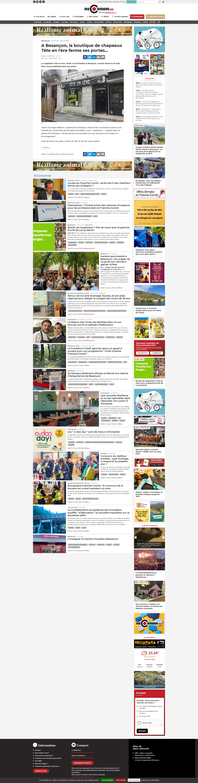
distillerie (114, 420)
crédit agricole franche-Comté (97, 362)
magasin (109, 544)
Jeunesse (101, 293)
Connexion (156, 353)
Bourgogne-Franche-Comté (78, 293)
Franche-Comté (73, 180)
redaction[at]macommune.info (82, 752)
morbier (122, 474)
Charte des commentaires (44, 755)
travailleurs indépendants (84, 216)
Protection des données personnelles (48, 758)
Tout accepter (107, 780)
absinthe (104, 418)
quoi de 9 (112, 242)
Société (89, 319)
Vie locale (64, 41)
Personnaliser (134, 780)
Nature (92, 346)
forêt (125, 362)
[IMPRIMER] (103, 57)
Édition (102, 12)
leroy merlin (89, 242)
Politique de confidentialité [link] (150, 780)
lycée (76, 194)
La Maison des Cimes (98, 337)
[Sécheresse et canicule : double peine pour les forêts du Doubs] (149, 295)
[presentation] (136, 537)
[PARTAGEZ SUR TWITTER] (89, 57)
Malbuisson (72, 319)
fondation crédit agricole (114, 362)
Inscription (142, 353)
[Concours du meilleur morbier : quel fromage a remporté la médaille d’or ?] (66, 461)
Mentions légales (41, 763)
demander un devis (82, 763)
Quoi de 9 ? (89, 225)
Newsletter (41, 771)
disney (91, 384)
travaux (104, 194)
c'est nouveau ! (106, 420)
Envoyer (142, 731)
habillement (101, 544)
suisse (84, 527)
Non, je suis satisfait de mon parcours (148, 712)
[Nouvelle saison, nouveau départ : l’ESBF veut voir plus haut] (149, 436)
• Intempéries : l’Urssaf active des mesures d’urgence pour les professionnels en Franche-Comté (148, 111)
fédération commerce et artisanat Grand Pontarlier (100, 442)
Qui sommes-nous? (42, 753)
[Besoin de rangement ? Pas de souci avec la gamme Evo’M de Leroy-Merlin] (49, 232)
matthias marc (110, 337)
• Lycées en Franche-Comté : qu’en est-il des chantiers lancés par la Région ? (149, 85)
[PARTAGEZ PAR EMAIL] (98, 57)
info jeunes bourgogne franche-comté (94, 311)
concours (104, 474)
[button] (159, 2)
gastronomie (72, 337)
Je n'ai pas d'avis (144, 716)
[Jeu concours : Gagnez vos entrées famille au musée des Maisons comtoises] (149, 591)
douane (78, 498)
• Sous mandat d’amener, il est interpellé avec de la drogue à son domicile (149, 118)
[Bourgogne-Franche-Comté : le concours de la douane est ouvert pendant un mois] (49, 490)
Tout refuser (121, 780)
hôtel (88, 337)
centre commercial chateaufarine (78, 384)
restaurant (119, 337)
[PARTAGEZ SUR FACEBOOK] (85, 57)
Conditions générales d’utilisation (47, 766)
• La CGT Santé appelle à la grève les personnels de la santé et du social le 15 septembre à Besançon (149, 103)
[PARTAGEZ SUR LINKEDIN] (94, 57)
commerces (80, 442)
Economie (55, 41)
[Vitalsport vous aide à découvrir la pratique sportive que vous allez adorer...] (149, 237)
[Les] (49, 437)
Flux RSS (38, 761)
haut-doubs (81, 337)
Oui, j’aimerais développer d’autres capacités (150, 707)
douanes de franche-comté (90, 498)
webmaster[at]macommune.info (83, 777)
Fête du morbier (113, 474)
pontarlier (71, 445)
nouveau (122, 420)
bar (119, 418)
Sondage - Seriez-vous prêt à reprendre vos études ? (148, 702)
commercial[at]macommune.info (83, 758)
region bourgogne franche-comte (90, 194)
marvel (112, 384)
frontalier (71, 527)
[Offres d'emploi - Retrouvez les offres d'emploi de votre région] (149, 197)
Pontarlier (105, 393)
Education (93, 180)
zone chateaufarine (74, 547)
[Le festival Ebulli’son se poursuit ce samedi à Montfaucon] (149, 559)
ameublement (72, 242)
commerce (45, 147)
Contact (38, 750)
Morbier (104, 453)
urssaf (95, 216)
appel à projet (72, 362)
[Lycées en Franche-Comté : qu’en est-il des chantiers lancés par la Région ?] (49, 188)
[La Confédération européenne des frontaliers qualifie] (49, 515)
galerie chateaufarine (101, 384)
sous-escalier (72, 245)
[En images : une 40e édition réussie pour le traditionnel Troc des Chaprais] (149, 167)
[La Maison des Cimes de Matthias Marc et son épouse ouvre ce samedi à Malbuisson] (49, 327)
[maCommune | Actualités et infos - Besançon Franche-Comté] (99, 9)
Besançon (45, 41)
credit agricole (83, 362)
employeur (72, 216)
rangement (120, 242)
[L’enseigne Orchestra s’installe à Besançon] (49, 544)
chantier (71, 194)
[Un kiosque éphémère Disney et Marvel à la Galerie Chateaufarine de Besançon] (49, 378)
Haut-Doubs (72, 507)
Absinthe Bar (112, 418)
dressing (81, 242)
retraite (78, 527)
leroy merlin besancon (101, 242)
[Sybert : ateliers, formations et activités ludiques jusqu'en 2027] (149, 479)
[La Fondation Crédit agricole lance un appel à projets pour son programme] (49, 353)
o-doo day (119, 442)
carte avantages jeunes (75, 311)
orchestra (116, 544)
